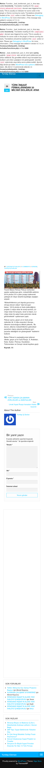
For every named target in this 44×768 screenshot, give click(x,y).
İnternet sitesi (11, 486)
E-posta (10, 478)
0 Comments (26, 266)
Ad (8, 470)
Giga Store (38, 761)
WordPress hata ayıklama (25, 64)
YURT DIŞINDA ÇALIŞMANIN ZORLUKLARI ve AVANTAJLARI (19, 397)
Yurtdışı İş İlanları (13, 266)
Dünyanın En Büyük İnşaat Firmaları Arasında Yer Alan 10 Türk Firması (20, 744)
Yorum (9, 444)
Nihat (32, 708)
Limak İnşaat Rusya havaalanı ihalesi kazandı (22, 404)
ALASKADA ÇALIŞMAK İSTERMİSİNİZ (21, 692)
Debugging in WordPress (22, 41)
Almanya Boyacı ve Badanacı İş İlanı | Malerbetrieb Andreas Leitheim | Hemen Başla (22, 725)
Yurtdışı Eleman (9, 74)
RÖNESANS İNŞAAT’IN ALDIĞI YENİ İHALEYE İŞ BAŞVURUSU (20, 698)
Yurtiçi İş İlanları (10, 268)
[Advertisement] (22, 179)
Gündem (34, 266)
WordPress (22, 761)
